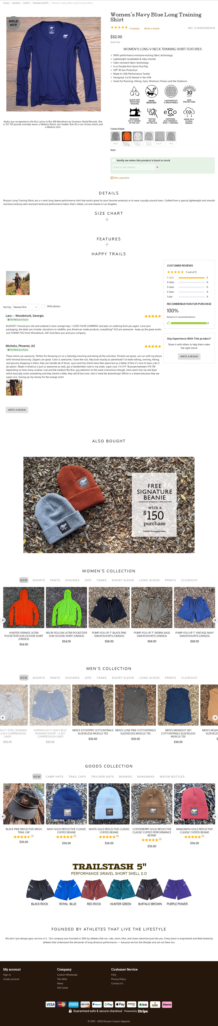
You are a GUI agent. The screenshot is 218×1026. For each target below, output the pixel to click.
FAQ (113, 974)
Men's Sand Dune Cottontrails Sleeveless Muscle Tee (195, 733)
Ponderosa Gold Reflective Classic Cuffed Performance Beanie (23, 832)
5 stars (170, 277)
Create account (11, 979)
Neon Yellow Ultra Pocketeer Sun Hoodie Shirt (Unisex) (66, 634)
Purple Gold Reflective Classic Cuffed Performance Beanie (194, 832)
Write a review (151, 28)
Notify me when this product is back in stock (143, 160)
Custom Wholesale (67, 974)
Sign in (7, 974)
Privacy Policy (118, 979)
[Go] (157, 167)
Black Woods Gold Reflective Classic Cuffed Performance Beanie (151, 832)
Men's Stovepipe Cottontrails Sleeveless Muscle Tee (23, 732)
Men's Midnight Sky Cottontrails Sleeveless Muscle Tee (109, 733)
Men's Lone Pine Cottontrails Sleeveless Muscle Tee (66, 732)
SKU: (190, 28)
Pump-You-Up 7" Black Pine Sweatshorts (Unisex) (109, 634)
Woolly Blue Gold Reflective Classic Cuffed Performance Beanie (66, 832)
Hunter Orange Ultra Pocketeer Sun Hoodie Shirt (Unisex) (23, 635)
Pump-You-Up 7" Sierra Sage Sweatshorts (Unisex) (152, 634)
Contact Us (117, 983)
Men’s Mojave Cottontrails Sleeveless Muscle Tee (152, 732)
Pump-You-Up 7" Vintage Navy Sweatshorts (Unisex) (194, 634)
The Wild (62, 979)
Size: (113, 149)
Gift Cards (62, 987)
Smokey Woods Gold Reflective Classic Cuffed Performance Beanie (109, 832)
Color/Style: (117, 128)
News (60, 983)
